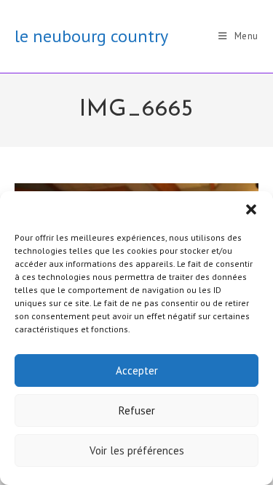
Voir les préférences (137, 450)
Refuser (137, 410)
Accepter (137, 370)
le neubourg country (91, 36)
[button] (251, 209)
